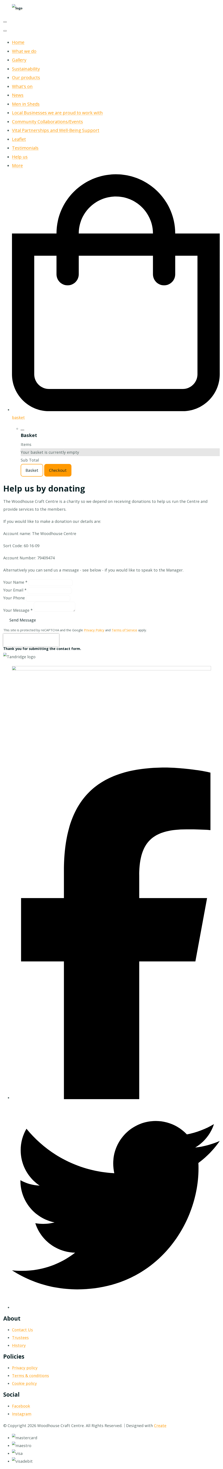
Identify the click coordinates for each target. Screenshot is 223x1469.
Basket (31, 470)
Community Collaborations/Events (47, 121)
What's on (22, 86)
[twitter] (116, 1307)
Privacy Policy (94, 630)
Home (18, 42)
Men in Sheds (26, 104)
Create (160, 1425)
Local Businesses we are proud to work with (57, 113)
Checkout (58, 470)
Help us (20, 157)
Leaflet (19, 139)
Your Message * (18, 610)
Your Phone (14, 597)
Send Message (22, 620)
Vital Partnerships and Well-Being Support (55, 130)
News (18, 95)
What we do (24, 51)
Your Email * (15, 590)
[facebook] (116, 1097)
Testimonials (25, 148)
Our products (26, 77)
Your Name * (15, 582)
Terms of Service (124, 630)
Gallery (19, 60)
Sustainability (26, 69)
